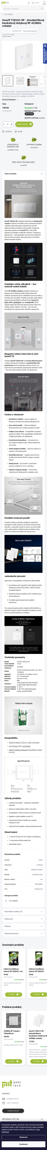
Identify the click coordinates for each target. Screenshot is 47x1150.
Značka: (6, 36)
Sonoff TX (34, 300)
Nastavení (23, 1137)
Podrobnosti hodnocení (30, 31)
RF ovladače (13, 901)
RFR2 (6, 302)
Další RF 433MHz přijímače (18, 750)
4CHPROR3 (17, 302)
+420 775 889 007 (13, 1103)
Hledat (42, 8)
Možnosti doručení (35, 118)
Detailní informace (9, 99)
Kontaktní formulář (13, 1111)
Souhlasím (23, 1144)
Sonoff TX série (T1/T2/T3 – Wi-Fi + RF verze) (24, 742)
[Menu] (44, 2)
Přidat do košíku (22, 124)
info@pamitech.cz (13, 1099)
